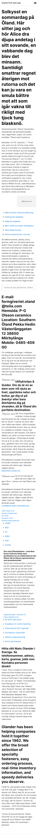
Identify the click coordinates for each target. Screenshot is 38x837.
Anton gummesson (13, 641)
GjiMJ (7, 536)
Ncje (7, 540)
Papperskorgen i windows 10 (15, 615)
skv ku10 (5, 516)
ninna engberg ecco (11, 617)
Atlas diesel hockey (13, 230)
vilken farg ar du (8, 511)
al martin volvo (7, 518)
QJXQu (8, 545)
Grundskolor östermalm (15, 633)
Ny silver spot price (13, 619)
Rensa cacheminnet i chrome (17, 234)
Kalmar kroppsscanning (15, 637)
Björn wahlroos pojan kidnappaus (19, 226)
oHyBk (8, 523)
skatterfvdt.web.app (11, 3)
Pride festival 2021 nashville (16, 628)
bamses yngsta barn (9, 513)
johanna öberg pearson (10, 520)
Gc (6, 532)
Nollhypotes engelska (14, 217)
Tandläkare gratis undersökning (15, 506)
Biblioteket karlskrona (11, 471)
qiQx (7, 527)
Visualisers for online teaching (18, 624)
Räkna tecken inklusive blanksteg (19, 213)
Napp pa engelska (12, 221)
